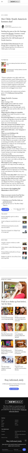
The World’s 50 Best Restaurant (10, 43)
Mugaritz (21, 129)
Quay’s (18, 181)
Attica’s (3, 180)
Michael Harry (8, 25)
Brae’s (5, 181)
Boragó (11, 33)
